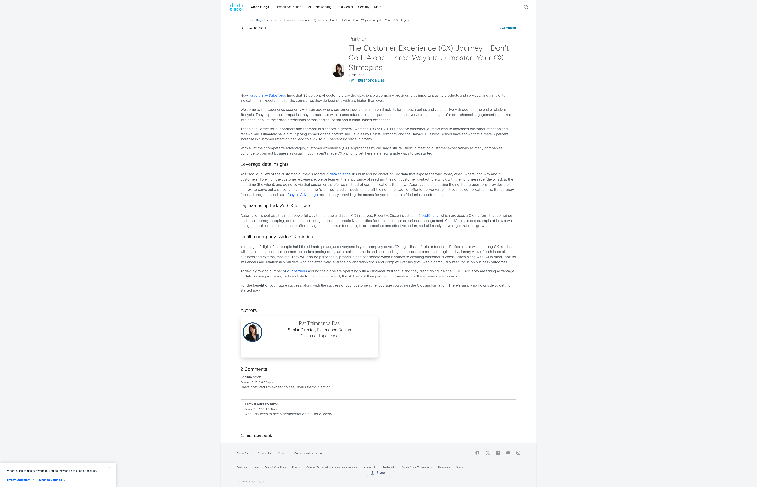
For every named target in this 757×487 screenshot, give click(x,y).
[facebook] (477, 453)
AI (309, 7)
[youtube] (508, 453)
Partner (270, 20)
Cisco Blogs (260, 7)
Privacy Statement (18, 479)
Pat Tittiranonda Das (367, 80)
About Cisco (244, 453)
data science (340, 174)
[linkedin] (498, 453)
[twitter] (488, 453)
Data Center (344, 7)
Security (363, 7)
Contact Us (265, 453)
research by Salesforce (267, 95)
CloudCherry (428, 216)
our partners (297, 271)
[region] (58, 475)
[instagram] (518, 453)
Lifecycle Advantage (301, 195)
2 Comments (508, 28)
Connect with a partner (308, 453)
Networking (324, 7)
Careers (283, 453)
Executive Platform (290, 7)
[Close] (111, 468)
